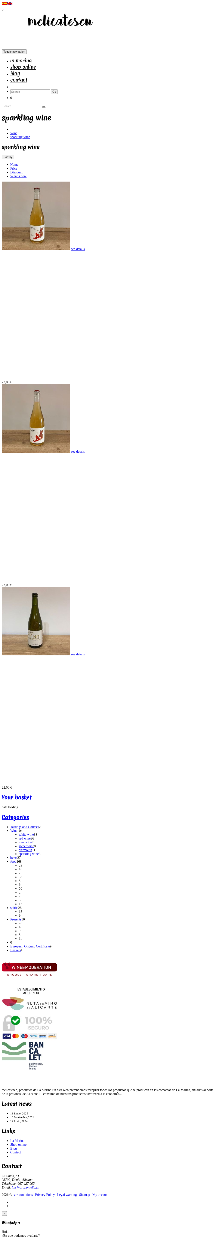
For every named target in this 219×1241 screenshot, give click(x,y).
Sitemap (84, 1194)
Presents (15, 919)
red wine (25, 838)
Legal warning (67, 1194)
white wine (26, 834)
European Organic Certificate (30, 946)
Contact (18, 80)
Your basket (17, 797)
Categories (15, 817)
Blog (15, 73)
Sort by (7, 157)
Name (14, 164)
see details (78, 249)
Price (13, 168)
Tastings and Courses (24, 827)
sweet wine (26, 846)
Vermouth (25, 850)
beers (13, 857)
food (13, 861)
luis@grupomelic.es (25, 1187)
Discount (16, 172)
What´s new (18, 176)
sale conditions (23, 1194)
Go (54, 91)
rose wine (25, 842)
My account (100, 1194)
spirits (14, 908)
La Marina (21, 60)
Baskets (15, 950)
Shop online (23, 67)
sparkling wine (20, 137)
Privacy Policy (45, 1194)
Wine (13, 133)
